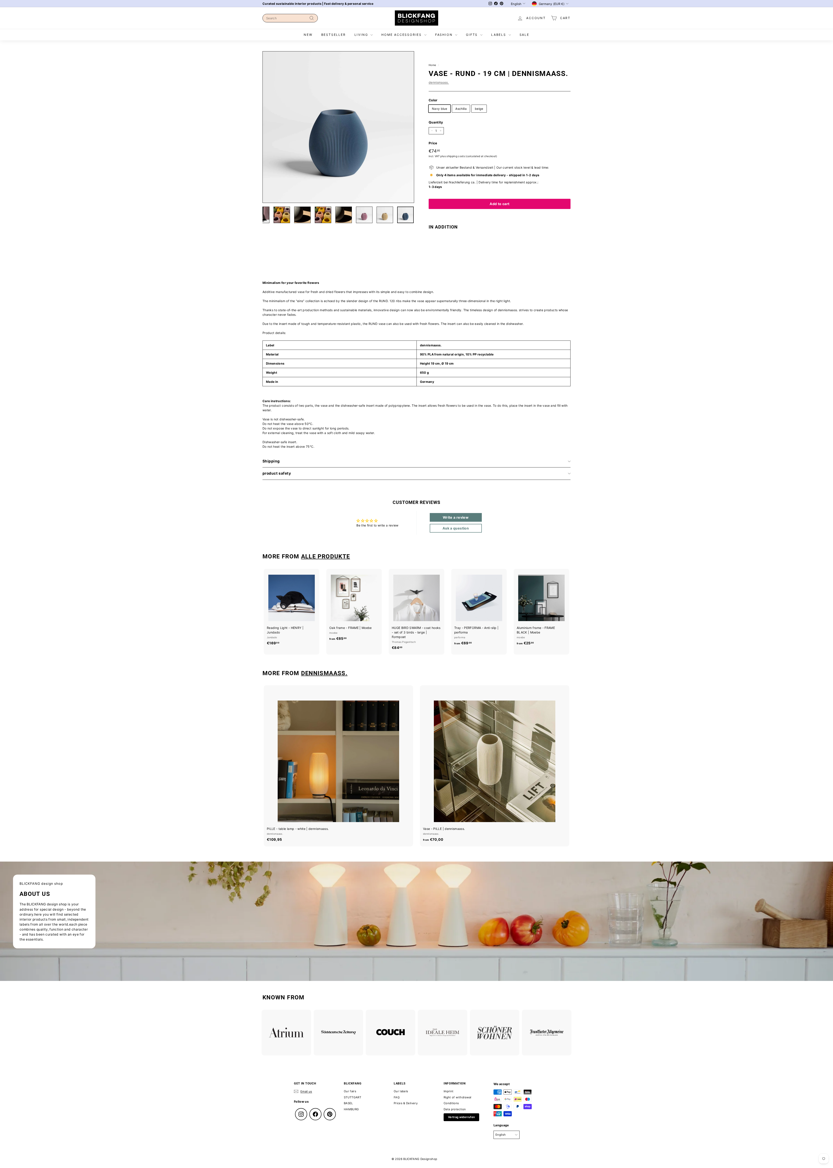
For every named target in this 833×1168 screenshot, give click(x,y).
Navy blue (439, 108)
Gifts (472, 34)
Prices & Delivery (406, 1103)
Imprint (448, 1091)
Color (433, 100)
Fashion (444, 34)
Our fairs (350, 1091)
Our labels (401, 1091)
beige (479, 108)
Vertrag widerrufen (461, 1117)
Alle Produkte (325, 556)
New (308, 34)
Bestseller (333, 34)
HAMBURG (351, 1109)
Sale (524, 34)
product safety (276, 473)
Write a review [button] (456, 517)
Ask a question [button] (456, 528)
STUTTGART (352, 1097)
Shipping (271, 461)
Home (432, 65)
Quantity (436, 122)
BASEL (348, 1103)
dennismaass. (439, 82)
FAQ (397, 1097)
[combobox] (290, 18)
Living (362, 34)
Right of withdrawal (457, 1097)
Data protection (455, 1109)
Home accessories (402, 34)
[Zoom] (338, 127)
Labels (499, 34)
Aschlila (461, 108)
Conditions (451, 1103)
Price (433, 143)
